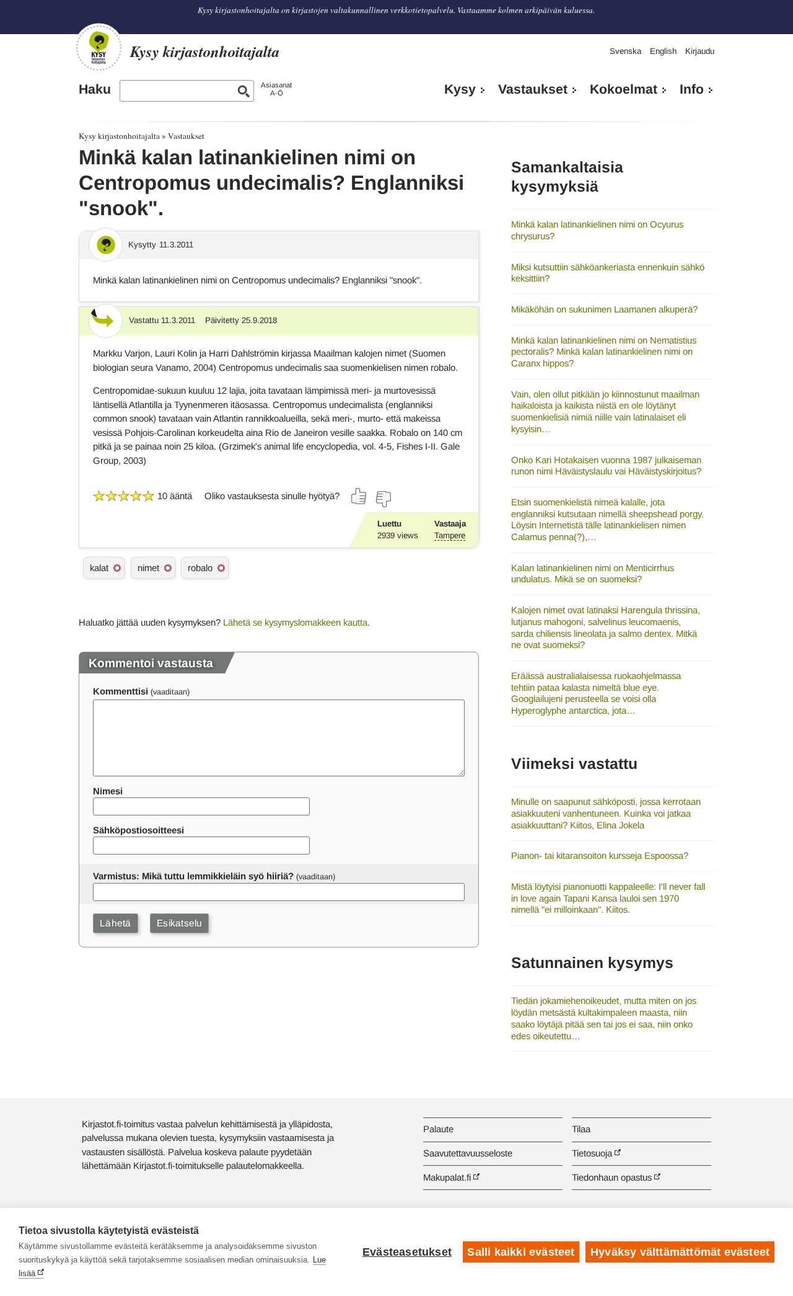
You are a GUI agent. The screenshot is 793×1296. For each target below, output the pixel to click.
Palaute (438, 1129)
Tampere (449, 535)
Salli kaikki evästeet (520, 1252)
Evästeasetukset (407, 1252)
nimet (148, 567)
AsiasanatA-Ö (276, 89)
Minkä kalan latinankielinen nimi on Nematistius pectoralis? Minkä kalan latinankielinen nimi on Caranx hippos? (603, 351)
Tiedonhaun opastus (612, 1177)
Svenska (625, 51)
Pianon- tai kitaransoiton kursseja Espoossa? (599, 855)
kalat (99, 567)
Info (692, 89)
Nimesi (108, 791)
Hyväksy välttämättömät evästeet (679, 1252)
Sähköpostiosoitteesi (138, 830)
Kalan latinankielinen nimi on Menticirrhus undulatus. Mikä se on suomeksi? (592, 573)
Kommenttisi (120, 691)
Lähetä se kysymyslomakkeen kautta (295, 622)
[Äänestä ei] (383, 499)
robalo (200, 567)
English (663, 51)
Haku (95, 89)
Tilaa (581, 1129)
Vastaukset (532, 89)
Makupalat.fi (447, 1177)
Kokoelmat (623, 89)
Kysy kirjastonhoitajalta (119, 135)
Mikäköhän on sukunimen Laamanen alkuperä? (604, 309)
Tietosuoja (592, 1153)
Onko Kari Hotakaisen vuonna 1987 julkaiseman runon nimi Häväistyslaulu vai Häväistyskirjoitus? (606, 466)
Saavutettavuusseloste (467, 1153)
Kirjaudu (699, 51)
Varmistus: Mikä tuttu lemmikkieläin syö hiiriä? (193, 876)
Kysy (460, 89)
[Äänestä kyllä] (359, 496)
